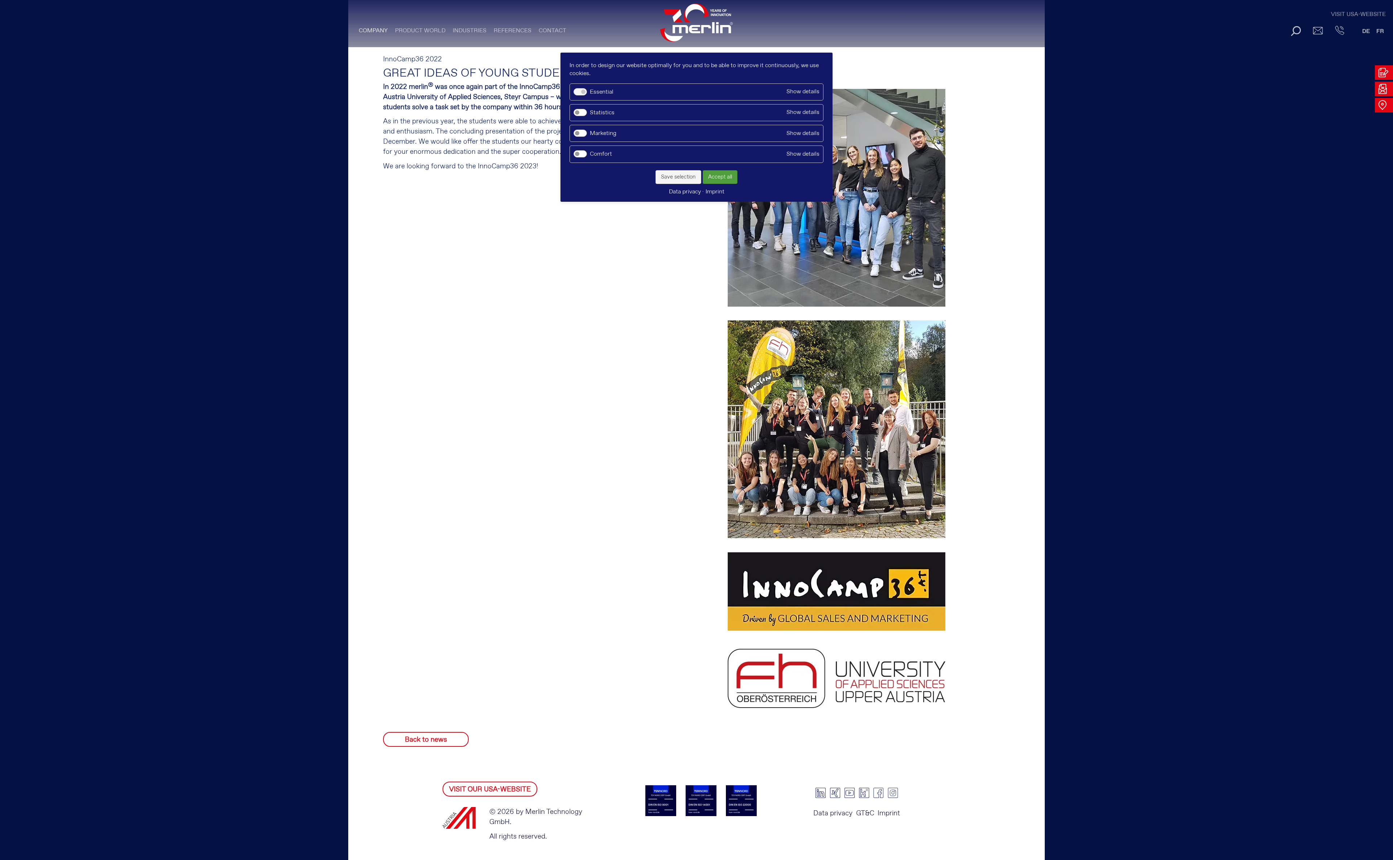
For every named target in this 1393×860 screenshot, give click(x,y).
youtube (849, 793)
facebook (878, 793)
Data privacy (832, 813)
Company (373, 30)
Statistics (602, 112)
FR (1380, 31)
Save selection (678, 177)
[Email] (1318, 30)
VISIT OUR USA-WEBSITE (490, 789)
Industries (469, 30)
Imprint (889, 813)
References (512, 30)
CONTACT (552, 30)
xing (835, 793)
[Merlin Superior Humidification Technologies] (696, 26)
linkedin (820, 793)
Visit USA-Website (1358, 14)
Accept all (720, 177)
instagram (893, 793)
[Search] (1295, 30)
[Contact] (1339, 30)
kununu (864, 793)
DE (1366, 31)
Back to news (426, 739)
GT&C (865, 813)
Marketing (603, 133)
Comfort (601, 154)
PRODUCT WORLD (420, 30)
